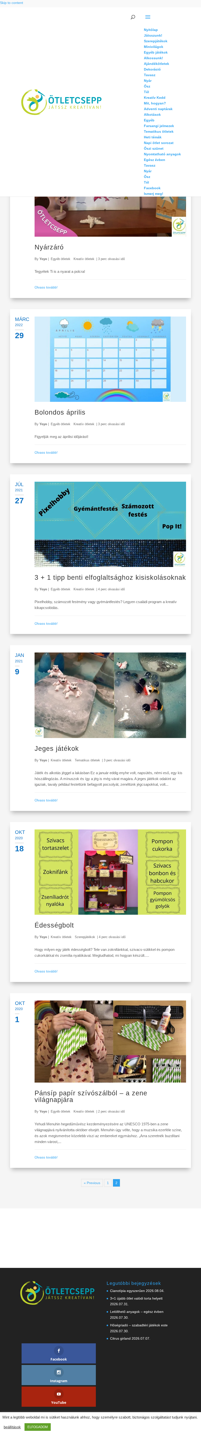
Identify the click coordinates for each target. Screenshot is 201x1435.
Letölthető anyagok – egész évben (136, 1312)
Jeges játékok (57, 748)
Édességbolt (54, 925)
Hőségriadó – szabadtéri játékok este (139, 1325)
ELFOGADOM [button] (37, 1427)
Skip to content (11, 3)
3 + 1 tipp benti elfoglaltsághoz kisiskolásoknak (110, 577)
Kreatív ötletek (84, 259)
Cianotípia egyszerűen (127, 1291)
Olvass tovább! (46, 287)
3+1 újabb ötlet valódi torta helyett (136, 1298)
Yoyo (43, 259)
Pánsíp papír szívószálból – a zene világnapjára (91, 1096)
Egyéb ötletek (60, 259)
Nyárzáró (49, 247)
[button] (162, 20)
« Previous (92, 1183)
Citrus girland (120, 1338)
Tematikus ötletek (87, 760)
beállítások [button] (12, 1427)
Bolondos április (60, 412)
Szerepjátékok (85, 937)
